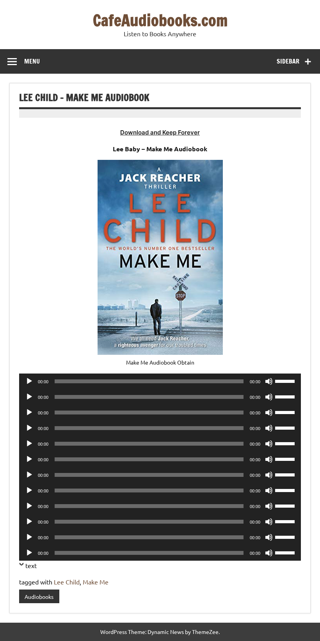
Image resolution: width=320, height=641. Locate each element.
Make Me (95, 582)
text (31, 565)
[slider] (286, 381)
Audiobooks (39, 596)
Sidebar (288, 61)
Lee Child (67, 582)
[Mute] (269, 381)
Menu (32, 61)
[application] (160, 381)
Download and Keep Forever (160, 132)
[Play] (29, 381)
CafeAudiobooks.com (160, 20)
